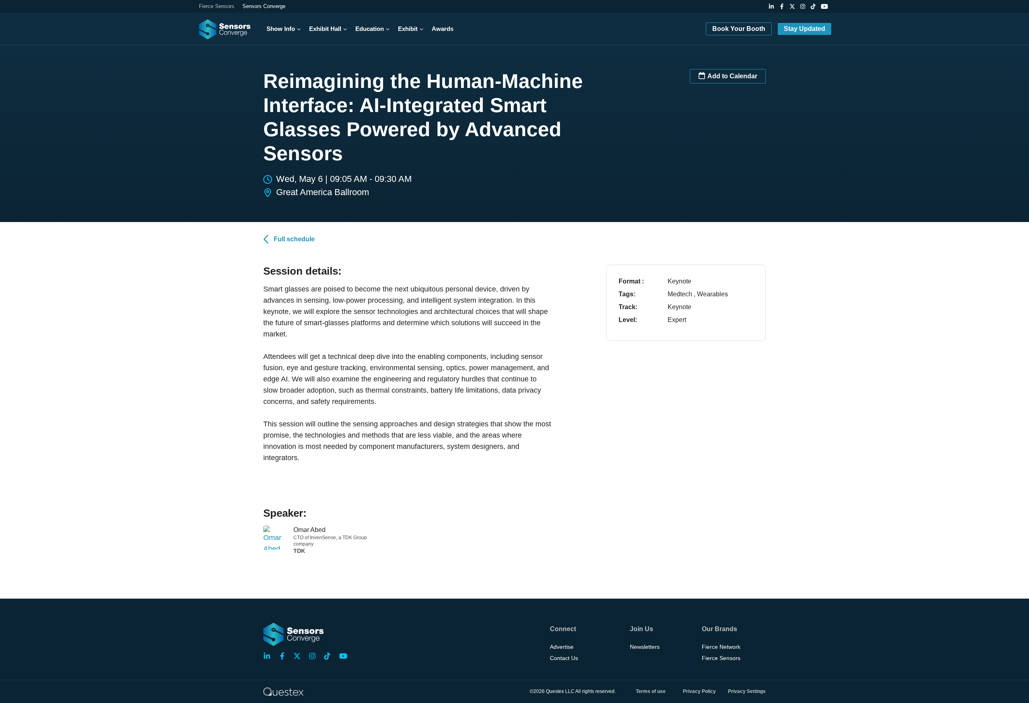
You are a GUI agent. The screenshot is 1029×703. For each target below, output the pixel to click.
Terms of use (651, 691)
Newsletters (645, 647)
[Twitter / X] (792, 6)
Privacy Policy (699, 691)
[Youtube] (824, 6)
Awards (442, 28)
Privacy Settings (747, 691)
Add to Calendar (732, 76)
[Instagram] (803, 6)
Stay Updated (804, 28)
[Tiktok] (813, 6)
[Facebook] (782, 6)
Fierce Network (721, 647)
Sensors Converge (263, 6)
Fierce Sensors (216, 6)
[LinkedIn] (771, 6)
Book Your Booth (738, 28)
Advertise (562, 647)
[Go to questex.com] (283, 691)
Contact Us (564, 658)
